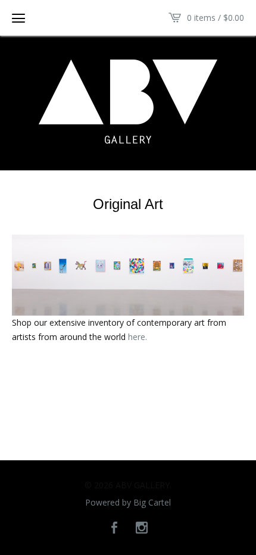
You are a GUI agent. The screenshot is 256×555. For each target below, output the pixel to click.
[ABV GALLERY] (128, 102)
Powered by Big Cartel (128, 502)
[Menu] (18, 18)
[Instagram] (142, 528)
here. (137, 336)
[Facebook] (114, 528)
